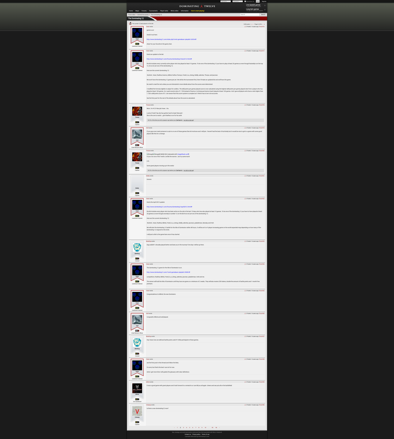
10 (205, 427)
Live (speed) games (253, 5)
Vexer (137, 39)
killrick (137, 394)
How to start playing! (197, 11)
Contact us (188, 434)
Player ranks (164, 11)
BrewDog (137, 253)
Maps (137, 11)
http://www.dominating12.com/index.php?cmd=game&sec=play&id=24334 (171, 39)
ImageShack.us (182, 154)
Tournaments (153, 11)
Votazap (137, 417)
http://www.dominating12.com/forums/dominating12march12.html (168, 59)
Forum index (131, 14)
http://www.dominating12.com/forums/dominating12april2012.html (169, 207)
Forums (144, 11)
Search (263, 14)
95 (212, 427)
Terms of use (205, 434)
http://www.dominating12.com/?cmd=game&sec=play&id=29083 (168, 272)
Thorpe (137, 117)
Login (257, 1)
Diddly (137, 188)
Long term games (254, 9)
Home (131, 11)
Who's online (174, 11)
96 (216, 427)
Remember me (250, 1)
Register (264, 1)
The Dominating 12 (156, 14)
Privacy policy (196, 434)
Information (184, 11)
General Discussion (143, 14)
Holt (137, 140)
